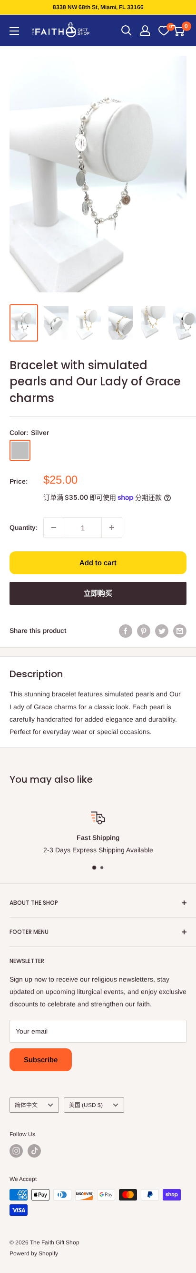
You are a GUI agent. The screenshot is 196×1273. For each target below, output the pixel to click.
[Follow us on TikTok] (34, 1151)
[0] (163, 30)
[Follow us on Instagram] (16, 1151)
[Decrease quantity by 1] (54, 527)
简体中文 (26, 1105)
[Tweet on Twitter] (161, 630)
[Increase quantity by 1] (112, 527)
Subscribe (41, 1060)
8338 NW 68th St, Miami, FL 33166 (98, 7)
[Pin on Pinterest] (143, 630)
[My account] (145, 30)
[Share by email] (179, 630)
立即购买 (98, 593)
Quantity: (24, 527)
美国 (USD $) (86, 1105)
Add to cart (98, 563)
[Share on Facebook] (125, 630)
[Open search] (126, 30)
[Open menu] (14, 31)
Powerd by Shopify (34, 1253)
